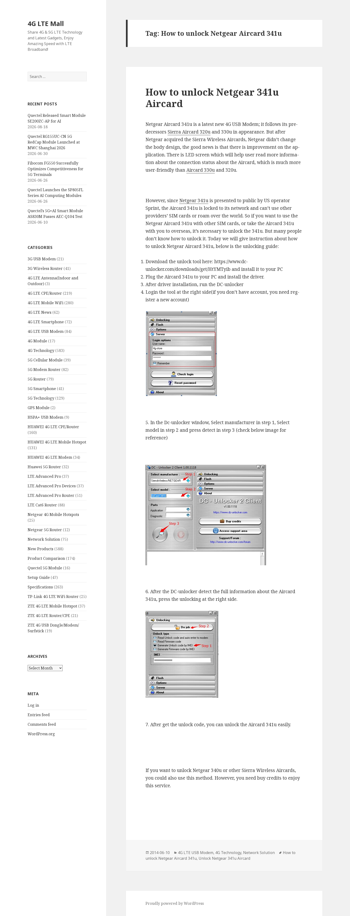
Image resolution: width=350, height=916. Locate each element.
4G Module (37, 341)
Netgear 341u (193, 200)
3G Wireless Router (45, 268)
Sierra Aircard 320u (189, 132)
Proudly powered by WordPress (174, 903)
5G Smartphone (42, 388)
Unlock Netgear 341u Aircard (224, 858)
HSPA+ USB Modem (45, 417)
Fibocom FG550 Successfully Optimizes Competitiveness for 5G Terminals (55, 168)
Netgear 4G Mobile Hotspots (53, 514)
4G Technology (41, 350)
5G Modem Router (44, 369)
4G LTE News (39, 312)
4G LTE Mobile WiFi (45, 302)
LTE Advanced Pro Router (51, 495)
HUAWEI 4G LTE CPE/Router (53, 426)
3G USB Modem (42, 259)
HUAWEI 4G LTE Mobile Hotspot (57, 442)
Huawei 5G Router (44, 466)
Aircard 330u (200, 170)
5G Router (37, 379)
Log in (33, 705)
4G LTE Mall (46, 23)
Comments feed (42, 724)
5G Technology (41, 398)
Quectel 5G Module (45, 568)
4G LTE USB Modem (46, 331)
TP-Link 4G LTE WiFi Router (53, 596)
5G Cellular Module (45, 360)
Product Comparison (46, 558)
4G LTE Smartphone (46, 321)
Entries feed (39, 714)
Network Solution (44, 539)
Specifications (40, 587)
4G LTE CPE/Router (45, 293)
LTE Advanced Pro (44, 476)
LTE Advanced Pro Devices (52, 486)
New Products (40, 548)
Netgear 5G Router (45, 529)
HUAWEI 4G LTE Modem (50, 457)
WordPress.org (41, 733)
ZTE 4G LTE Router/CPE (49, 615)
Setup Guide (39, 577)
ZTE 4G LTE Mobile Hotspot (52, 606)
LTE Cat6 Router (42, 505)
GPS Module (39, 407)
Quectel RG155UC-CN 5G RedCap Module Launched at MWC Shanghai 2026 (54, 142)
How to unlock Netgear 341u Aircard (212, 98)
